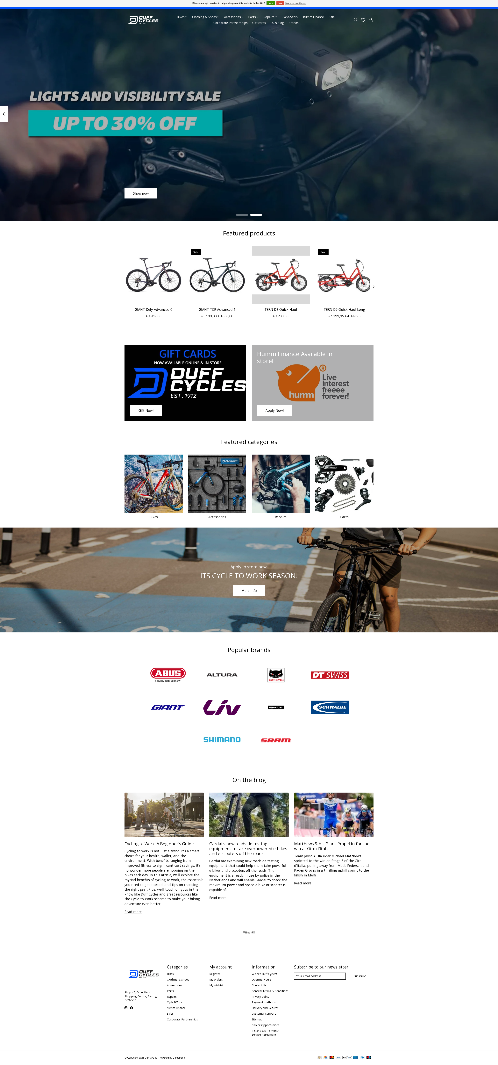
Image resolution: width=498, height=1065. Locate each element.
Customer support (264, 1013)
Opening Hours (261, 979)
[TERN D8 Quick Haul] (281, 275)
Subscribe (360, 976)
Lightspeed (179, 1057)
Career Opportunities (265, 1025)
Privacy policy (260, 996)
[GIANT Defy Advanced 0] (153, 275)
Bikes (153, 517)
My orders (216, 979)
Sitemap (257, 1019)
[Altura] (222, 675)
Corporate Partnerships (230, 23)
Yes (271, 3)
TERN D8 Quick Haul (281, 309)
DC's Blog (277, 23)
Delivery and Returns (265, 1008)
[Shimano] (222, 740)
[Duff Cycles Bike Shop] (142, 20)
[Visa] (338, 1058)
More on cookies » (295, 3)
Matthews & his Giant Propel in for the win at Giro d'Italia (331, 846)
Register (214, 974)
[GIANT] (168, 707)
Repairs (281, 517)
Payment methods (264, 1002)
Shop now (141, 193)
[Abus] (168, 675)
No (280, 3)
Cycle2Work (290, 17)
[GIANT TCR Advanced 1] (217, 275)
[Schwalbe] (330, 707)
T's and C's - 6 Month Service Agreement (265, 1032)
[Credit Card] (325, 1058)
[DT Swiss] (330, 675)
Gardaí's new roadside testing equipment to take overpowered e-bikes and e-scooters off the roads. (248, 848)
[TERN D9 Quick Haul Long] (344, 275)
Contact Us (259, 985)
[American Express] (355, 1058)
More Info (249, 590)
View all (249, 932)
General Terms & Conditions (270, 991)
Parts (344, 517)
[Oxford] (276, 707)
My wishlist (216, 985)
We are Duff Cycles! (264, 974)
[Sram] (276, 740)
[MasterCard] (332, 1058)
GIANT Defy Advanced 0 (153, 309)
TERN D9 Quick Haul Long (344, 309)
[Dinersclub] (362, 1058)
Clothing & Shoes (178, 979)
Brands (293, 23)
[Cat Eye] (276, 675)
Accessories (217, 517)
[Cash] (319, 1058)
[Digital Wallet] (347, 1058)
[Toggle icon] (356, 20)
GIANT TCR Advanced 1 (217, 309)
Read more (133, 911)
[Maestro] (369, 1058)
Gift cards (259, 23)
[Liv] (222, 707)
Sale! (332, 17)
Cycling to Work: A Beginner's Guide (159, 843)
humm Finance (313, 17)
